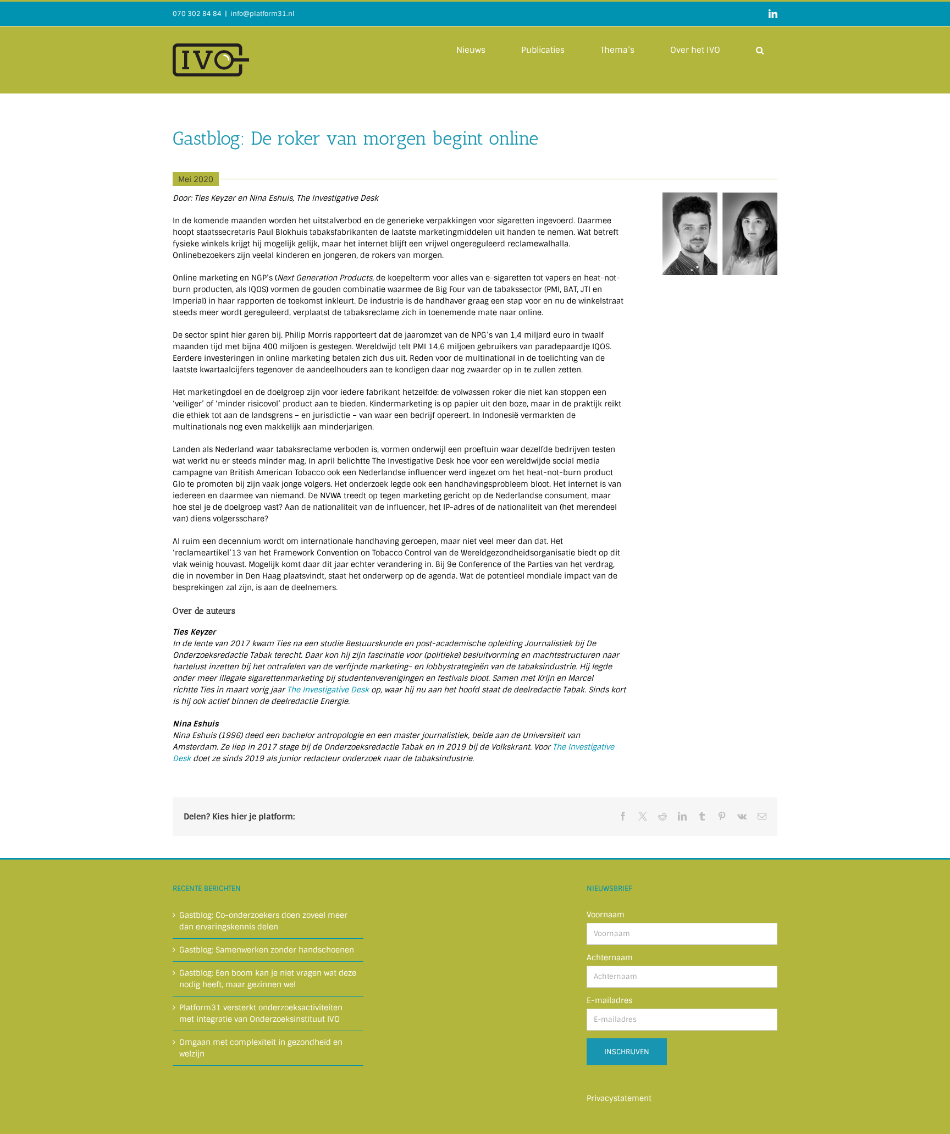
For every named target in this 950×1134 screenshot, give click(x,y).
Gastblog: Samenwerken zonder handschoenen (266, 950)
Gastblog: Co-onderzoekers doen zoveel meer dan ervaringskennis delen (263, 921)
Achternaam (610, 957)
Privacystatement (619, 1098)
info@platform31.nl (262, 13)
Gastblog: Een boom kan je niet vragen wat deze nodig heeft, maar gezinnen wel (267, 978)
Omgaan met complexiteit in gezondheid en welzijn (261, 1048)
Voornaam (606, 915)
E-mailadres (609, 1000)
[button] (760, 49)
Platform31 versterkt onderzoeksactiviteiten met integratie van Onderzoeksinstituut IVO (261, 1013)
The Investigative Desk (328, 690)
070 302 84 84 (197, 13)
